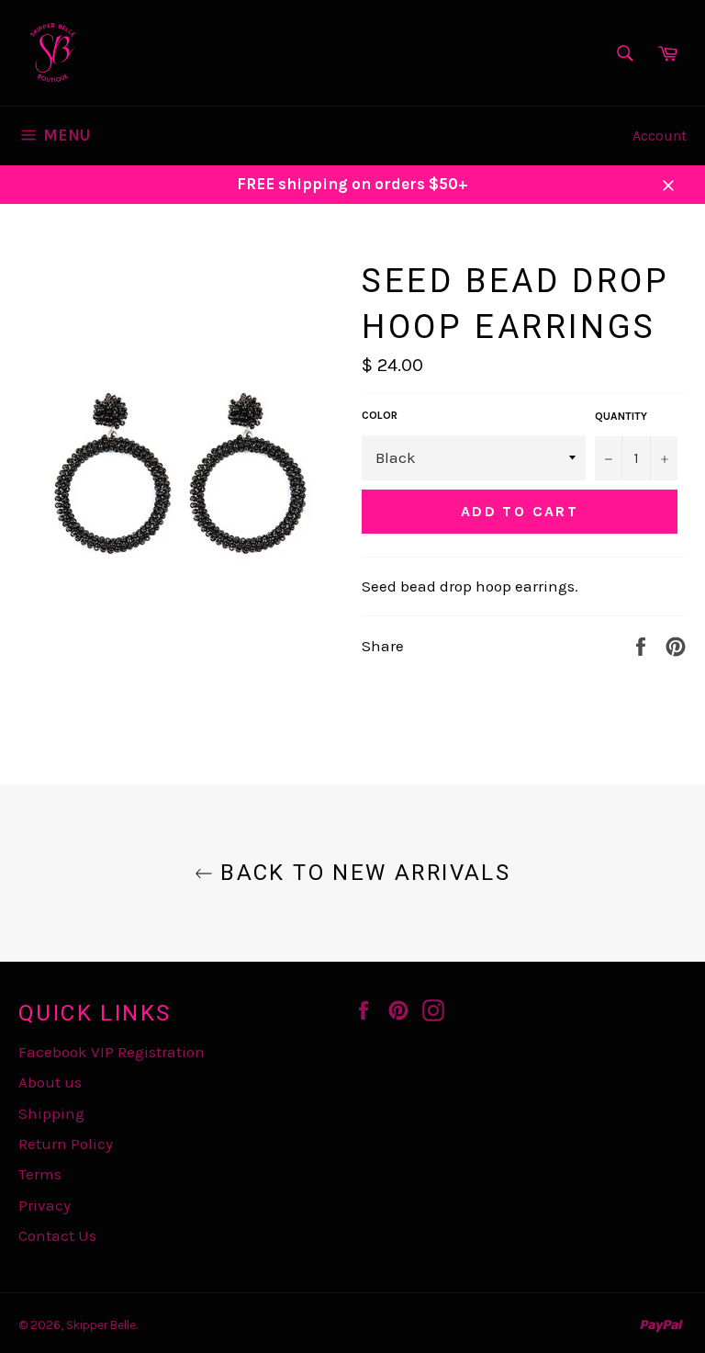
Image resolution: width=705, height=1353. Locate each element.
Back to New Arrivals (361, 872)
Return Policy (65, 1143)
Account (659, 135)
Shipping (51, 1113)
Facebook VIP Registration (111, 1052)
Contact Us (57, 1235)
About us (50, 1082)
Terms (40, 1174)
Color (379, 415)
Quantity (621, 416)
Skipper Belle (101, 1325)
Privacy (44, 1205)
